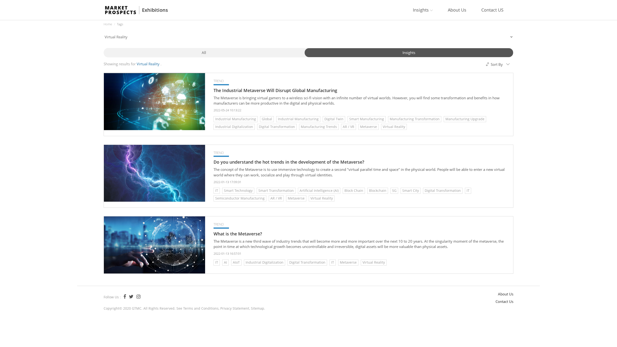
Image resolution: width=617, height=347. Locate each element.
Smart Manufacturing (366, 119)
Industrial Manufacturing (235, 119)
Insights (408, 52)
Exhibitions (155, 10)
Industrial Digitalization (234, 126)
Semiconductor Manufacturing (240, 198)
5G (394, 190)
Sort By (497, 64)
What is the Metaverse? (238, 234)
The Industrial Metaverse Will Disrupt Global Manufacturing (275, 90)
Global (267, 119)
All (204, 52)
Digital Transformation (277, 126)
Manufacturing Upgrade (464, 119)
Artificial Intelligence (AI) (319, 190)
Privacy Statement (234, 308)
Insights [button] (421, 10)
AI (225, 262)
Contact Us (504, 301)
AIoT (236, 262)
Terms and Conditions (201, 308)
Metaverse (368, 126)
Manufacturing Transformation (415, 119)
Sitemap (257, 308)
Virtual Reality (394, 126)
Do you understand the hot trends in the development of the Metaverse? (289, 162)
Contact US (492, 10)
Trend (219, 81)
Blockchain (377, 190)
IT (216, 190)
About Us (457, 10)
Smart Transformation (276, 190)
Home (108, 24)
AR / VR (348, 126)
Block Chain (353, 190)
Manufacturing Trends (319, 126)
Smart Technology (238, 190)
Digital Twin (333, 119)
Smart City (410, 190)
